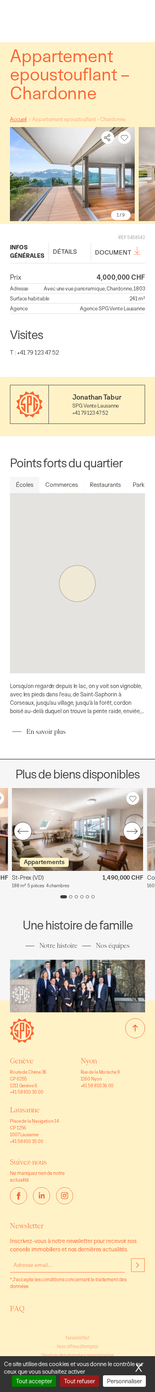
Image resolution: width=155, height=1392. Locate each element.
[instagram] (64, 1195)
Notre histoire (58, 945)
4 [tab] (82, 897)
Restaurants (105, 484)
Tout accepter (34, 1381)
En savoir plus (46, 731)
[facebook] (18, 1195)
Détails (65, 251)
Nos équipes (113, 945)
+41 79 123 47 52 (90, 413)
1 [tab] (63, 897)
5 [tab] (87, 897)
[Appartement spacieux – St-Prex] (77, 829)
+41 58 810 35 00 (26, 1141)
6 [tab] (93, 897)
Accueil (18, 119)
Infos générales (27, 251)
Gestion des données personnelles (77, 1355)
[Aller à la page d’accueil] (22, 1040)
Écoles (24, 484)
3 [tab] (76, 897)
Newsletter (77, 1338)
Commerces (61, 484)
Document (113, 252)
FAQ (17, 1309)
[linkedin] (41, 1195)
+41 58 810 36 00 (97, 1085)
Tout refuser (79, 1381)
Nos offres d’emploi (77, 1346)
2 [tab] (71, 897)
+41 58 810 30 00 (26, 1092)
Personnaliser (124, 1381)
